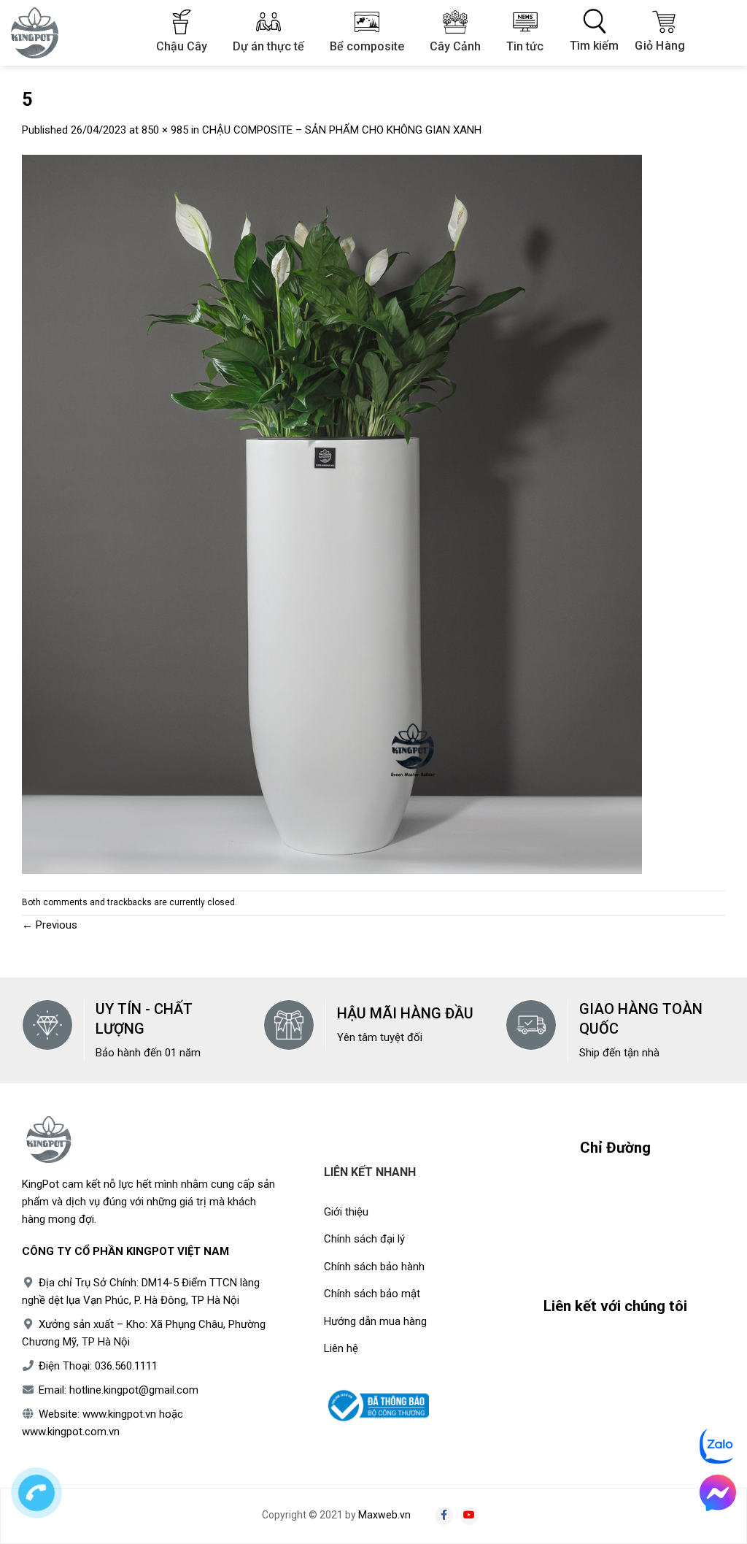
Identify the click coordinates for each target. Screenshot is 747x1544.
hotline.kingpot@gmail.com (133, 1390)
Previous (49, 925)
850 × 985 (165, 130)
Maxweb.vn (384, 1515)
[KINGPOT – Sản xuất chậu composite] (44, 33)
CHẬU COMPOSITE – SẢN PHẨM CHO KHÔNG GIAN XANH (341, 130)
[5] (332, 514)
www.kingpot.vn (119, 1414)
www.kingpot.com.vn (71, 1431)
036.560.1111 (126, 1365)
